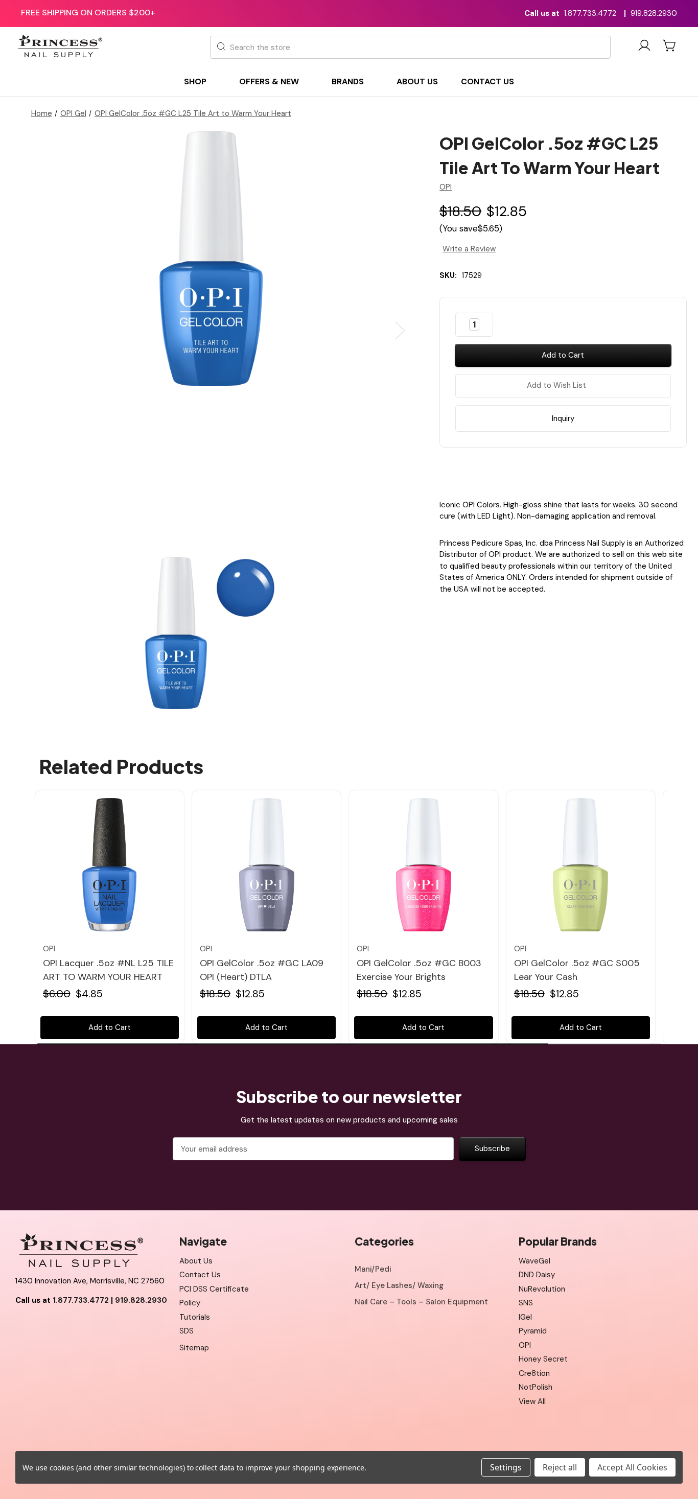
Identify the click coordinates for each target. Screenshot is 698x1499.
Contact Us (200, 1275)
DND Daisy (537, 1275)
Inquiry (563, 418)
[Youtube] (46, 1325)
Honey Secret (543, 1359)
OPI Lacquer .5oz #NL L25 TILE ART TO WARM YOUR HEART (108, 970)
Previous (22, 330)
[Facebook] (536, 471)
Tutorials (194, 1317)
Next (400, 330)
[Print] (572, 471)
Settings (506, 1467)
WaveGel (534, 1261)
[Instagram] (69, 1325)
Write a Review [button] (469, 249)
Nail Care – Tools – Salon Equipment (421, 1302)
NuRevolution (542, 1289)
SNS (526, 1303)
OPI (525, 1345)
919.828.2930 (654, 13)
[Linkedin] (590, 471)
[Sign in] (644, 47)
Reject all (560, 1467)
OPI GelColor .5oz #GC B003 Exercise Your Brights (419, 970)
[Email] (554, 471)
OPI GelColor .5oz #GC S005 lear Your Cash (577, 970)
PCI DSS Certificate (214, 1289)
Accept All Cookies (632, 1467)
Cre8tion (534, 1373)
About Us (196, 1261)
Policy (189, 1303)
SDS (186, 1331)
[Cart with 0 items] (670, 45)
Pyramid (533, 1331)
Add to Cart (109, 1027)
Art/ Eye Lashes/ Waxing (399, 1285)
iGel (525, 1317)
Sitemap (194, 1348)
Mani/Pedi (373, 1269)
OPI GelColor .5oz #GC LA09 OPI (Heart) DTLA (261, 970)
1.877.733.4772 (590, 13)
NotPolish (535, 1387)
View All (532, 1401)
